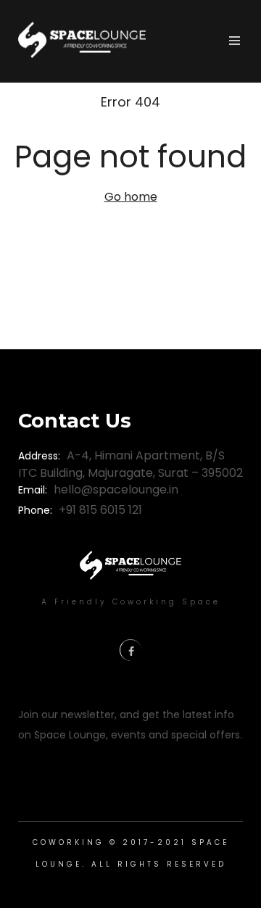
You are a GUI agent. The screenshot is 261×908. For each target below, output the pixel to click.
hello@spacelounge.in (116, 489)
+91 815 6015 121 (100, 509)
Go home (130, 197)
